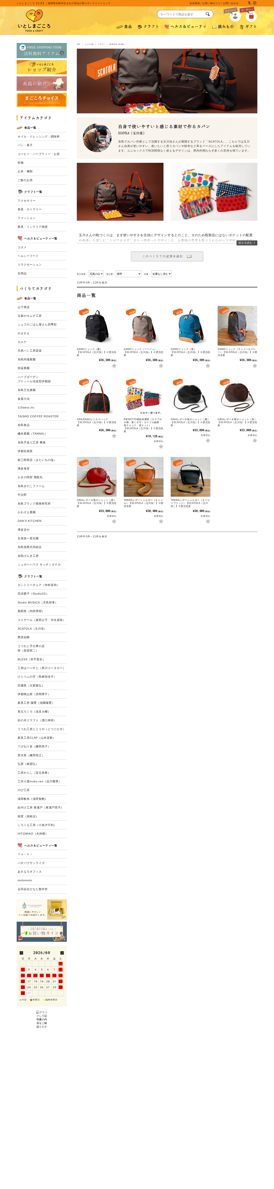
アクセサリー (27, 200)
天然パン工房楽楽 (30, 350)
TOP (78, 44)
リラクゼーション (30, 264)
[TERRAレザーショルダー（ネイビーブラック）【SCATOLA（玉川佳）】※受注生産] (190, 477)
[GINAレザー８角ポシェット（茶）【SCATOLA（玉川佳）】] (237, 396)
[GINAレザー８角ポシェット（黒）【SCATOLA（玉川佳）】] (190, 396)
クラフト (101, 44)
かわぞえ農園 (27, 512)
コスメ (22, 247)
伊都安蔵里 (25, 451)
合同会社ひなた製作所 (33, 889)
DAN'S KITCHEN (30, 520)
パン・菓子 (25, 145)
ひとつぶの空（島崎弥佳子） (37, 676)
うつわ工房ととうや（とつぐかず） (42, 729)
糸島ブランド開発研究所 (34, 503)
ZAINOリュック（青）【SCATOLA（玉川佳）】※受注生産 (190, 352)
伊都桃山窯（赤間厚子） (34, 694)
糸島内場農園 (27, 359)
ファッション (27, 218)
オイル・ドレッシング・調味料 (39, 136)
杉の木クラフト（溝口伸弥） (37, 720)
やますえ (24, 333)
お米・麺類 (25, 171)
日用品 (22, 273)
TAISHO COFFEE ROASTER (38, 416)
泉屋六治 (24, 398)
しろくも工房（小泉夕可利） (37, 825)
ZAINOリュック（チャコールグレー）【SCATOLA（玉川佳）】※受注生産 (237, 352)
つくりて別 (89, 44)
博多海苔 (24, 468)
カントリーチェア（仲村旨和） (39, 585)
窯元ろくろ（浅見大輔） (34, 711)
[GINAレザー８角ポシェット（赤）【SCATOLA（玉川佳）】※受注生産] (97, 477)
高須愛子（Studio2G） (33, 593)
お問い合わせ (231, 3)
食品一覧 (30, 127)
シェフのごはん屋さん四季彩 (37, 324)
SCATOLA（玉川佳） (32, 628)
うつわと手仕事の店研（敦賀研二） (31, 648)
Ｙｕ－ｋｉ (25, 854)
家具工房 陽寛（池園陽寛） (36, 702)
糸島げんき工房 (28, 555)
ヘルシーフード (28, 255)
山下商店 (24, 307)
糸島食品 (24, 425)
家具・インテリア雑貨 (33, 226)
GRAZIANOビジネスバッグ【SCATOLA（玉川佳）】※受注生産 (97, 422)
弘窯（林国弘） (28, 763)
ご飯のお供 (25, 180)
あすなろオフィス (30, 871)
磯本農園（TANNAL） (33, 433)
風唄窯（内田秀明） (31, 611)
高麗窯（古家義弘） (31, 685)
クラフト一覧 (33, 191)
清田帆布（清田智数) (32, 798)
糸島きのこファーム (31, 486)
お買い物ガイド (211, 3)
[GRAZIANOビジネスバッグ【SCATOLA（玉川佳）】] (97, 396)
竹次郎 (22, 494)
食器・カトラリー (30, 209)
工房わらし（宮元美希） (34, 772)
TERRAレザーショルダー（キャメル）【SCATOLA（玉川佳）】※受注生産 (143, 503)
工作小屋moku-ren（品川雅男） (40, 781)
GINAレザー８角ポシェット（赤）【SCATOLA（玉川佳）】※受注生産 (97, 503)
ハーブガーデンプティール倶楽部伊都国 (34, 379)
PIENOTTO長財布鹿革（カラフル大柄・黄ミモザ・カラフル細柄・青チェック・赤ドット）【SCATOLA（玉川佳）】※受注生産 (143, 425)
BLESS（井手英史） (32, 659)
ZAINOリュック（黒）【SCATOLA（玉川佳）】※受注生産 (97, 352)
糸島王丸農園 (27, 390)
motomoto (25, 880)
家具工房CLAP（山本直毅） (37, 737)
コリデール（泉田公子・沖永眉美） (42, 620)
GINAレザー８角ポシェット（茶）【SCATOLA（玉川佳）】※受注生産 (237, 422)
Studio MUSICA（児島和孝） (38, 602)
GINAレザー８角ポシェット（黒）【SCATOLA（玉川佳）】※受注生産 (190, 422)
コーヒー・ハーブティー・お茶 (39, 154)
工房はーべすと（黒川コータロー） (42, 668)
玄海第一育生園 (28, 538)
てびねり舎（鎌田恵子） (34, 746)
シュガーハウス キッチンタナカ (39, 564)
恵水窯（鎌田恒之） (31, 755)
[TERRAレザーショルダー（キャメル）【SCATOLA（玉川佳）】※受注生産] (143, 477)
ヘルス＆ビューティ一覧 (40, 238)
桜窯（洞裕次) (27, 816)
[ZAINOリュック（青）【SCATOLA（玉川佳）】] (190, 326)
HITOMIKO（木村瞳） (33, 833)
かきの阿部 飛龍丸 (30, 477)
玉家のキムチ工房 (30, 315)
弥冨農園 (24, 368)
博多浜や (24, 529)
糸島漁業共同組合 (30, 547)
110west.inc (26, 407)
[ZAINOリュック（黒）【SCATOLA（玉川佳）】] (97, 326)
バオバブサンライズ (31, 863)
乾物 (21, 162)
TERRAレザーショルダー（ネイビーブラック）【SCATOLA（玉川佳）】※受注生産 (190, 503)
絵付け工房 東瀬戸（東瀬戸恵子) (40, 807)
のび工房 (24, 790)
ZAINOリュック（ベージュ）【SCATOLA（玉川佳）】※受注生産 (143, 352)
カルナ (22, 342)
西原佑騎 (24, 637)
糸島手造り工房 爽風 (32, 442)
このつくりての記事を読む (164, 256)
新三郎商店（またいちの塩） (37, 460)
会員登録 (195, 3)
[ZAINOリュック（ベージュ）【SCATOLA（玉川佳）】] (143, 326)
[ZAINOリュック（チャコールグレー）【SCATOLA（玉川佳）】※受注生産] (237, 326)
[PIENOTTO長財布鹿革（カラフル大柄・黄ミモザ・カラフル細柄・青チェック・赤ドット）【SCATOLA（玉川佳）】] (143, 396)
